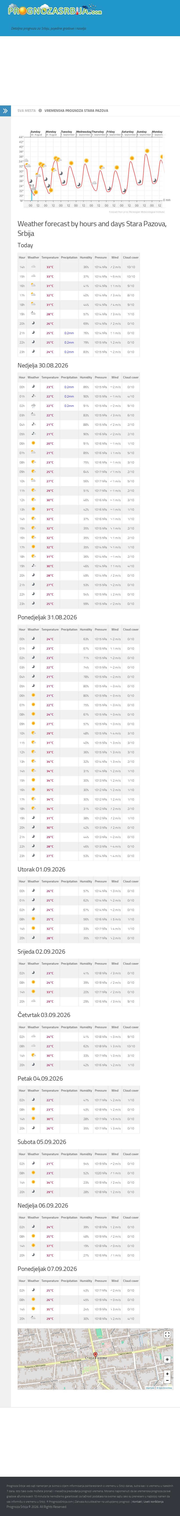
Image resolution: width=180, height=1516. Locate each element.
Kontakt (137, 1501)
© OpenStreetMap (164, 1388)
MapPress (150, 1388)
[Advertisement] (90, 71)
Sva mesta (27, 111)
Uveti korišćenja (153, 1501)
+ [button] (167, 1373)
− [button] (167, 1380)
